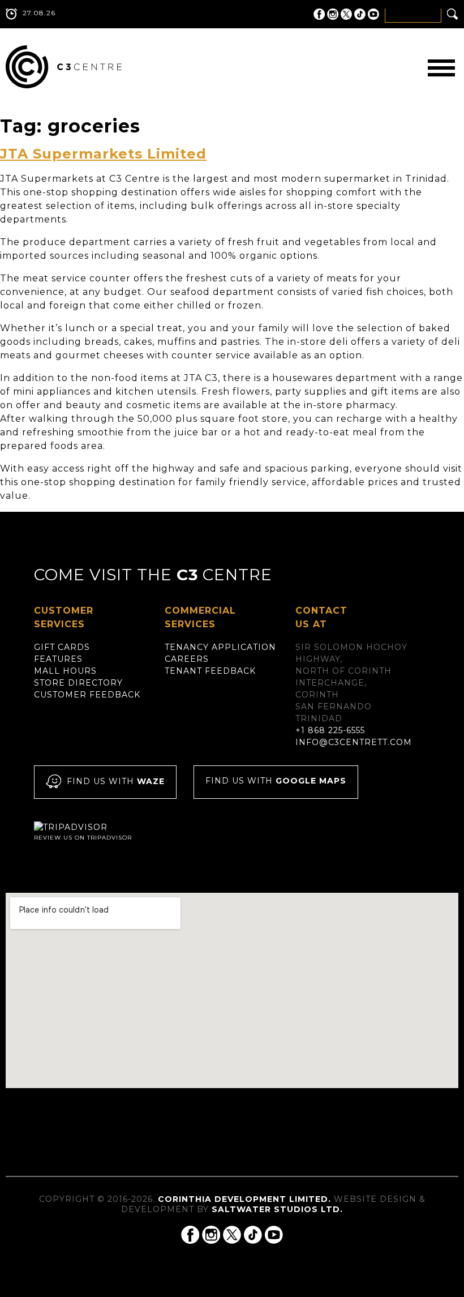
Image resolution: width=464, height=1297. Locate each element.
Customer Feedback (87, 695)
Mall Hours (65, 671)
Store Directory (78, 683)
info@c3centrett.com (353, 742)
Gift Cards (62, 647)
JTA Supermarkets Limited (103, 153)
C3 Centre (64, 66)
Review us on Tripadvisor (83, 837)
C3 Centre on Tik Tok (360, 14)
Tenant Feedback (210, 671)
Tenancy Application (220, 647)
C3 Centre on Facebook (319, 14)
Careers (187, 659)
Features (58, 659)
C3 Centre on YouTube (373, 14)
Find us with (116, 781)
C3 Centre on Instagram (332, 14)
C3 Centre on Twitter (346, 14)
